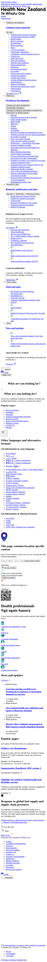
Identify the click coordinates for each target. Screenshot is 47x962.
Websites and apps (13, 863)
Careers (23, 4)
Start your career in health (20, 139)
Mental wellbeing (12, 861)
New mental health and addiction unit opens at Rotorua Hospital (24, 709)
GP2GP (14, 302)
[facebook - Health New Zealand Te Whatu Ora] (2, 881)
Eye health (15, 71)
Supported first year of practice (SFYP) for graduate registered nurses (27, 166)
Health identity (16, 82)
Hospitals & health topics (10, 4)
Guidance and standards (15, 23)
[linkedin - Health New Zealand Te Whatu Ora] (2, 888)
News (9, 323)
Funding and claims (18, 78)
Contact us (10, 854)
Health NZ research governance (23, 198)
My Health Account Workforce (22, 291)
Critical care (15, 56)
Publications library (32, 194)
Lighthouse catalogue (19, 241)
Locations (9, 865)
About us (9, 364)
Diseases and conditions (20, 63)
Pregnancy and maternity (15, 856)
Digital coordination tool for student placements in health (24, 174)
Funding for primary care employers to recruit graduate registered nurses (28, 161)
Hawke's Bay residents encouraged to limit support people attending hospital (25, 725)
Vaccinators (15, 130)
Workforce (10, 96)
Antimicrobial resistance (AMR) (23, 37)
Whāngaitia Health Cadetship (22, 169)
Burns (13, 48)
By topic (10, 32)
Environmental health (19, 69)
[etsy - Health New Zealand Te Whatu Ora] (23, 933)
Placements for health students (18, 113)
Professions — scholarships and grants (25, 143)
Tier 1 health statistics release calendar (25, 236)
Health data (20, 194)
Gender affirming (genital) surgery (24, 80)
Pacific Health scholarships (21, 154)
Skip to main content (9, 2)
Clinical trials (16, 201)
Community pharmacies (20, 52)
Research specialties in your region (24, 203)
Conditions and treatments (16, 844)
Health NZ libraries (18, 207)
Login (5, 372)
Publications (11, 280)
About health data (17, 232)
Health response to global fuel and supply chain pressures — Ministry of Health (22, 821)
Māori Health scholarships (20, 152)
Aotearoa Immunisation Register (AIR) (25, 300)
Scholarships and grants (15, 108)
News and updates (13, 850)
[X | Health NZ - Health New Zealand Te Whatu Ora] (2, 943)
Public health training (19, 119)
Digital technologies (18, 65)
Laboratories (15, 91)
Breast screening (17, 45)
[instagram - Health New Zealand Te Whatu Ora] (2, 884)
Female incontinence (18, 76)
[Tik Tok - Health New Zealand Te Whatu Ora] (2, 940)
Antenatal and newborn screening (23, 35)
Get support (10, 228)
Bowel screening (17, 41)
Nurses (13, 126)
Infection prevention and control (23, 86)
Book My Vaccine (17, 298)
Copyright (9, 956)
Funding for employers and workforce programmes (24, 110)
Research (10, 194)
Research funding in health (21, 145)
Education (14, 67)
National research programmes (22, 205)
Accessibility (11, 954)
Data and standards (18, 61)
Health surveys (16, 238)
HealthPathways (17, 296)
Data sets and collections (20, 230)
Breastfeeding (16, 43)
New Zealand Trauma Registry (22, 243)
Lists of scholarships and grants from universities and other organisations (24, 157)
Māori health (15, 122)
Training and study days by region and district (28, 135)
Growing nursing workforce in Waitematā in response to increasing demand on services (23, 692)
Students (14, 128)
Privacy (9, 951)
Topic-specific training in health (23, 141)
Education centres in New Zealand (24, 117)
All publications (17, 245)
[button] (5, 831)
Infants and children (18, 84)
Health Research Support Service (23, 196)
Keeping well (11, 852)
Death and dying (17, 58)
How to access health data (20, 234)
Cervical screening (18, 50)
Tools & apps (11, 282)
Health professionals (34, 4)
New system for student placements (24, 171)
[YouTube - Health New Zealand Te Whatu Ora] (2, 936)
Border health (16, 39)
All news (4, 680)
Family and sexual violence (21, 73)
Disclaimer (10, 867)
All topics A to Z (12, 93)
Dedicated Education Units (21, 182)
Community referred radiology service (25, 54)
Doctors (14, 115)
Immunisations (11, 848)
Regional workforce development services (27, 132)
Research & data (12, 184)
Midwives (14, 124)
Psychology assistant (18, 137)
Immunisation (16, 89)
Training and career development (18, 105)
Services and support (14, 869)
